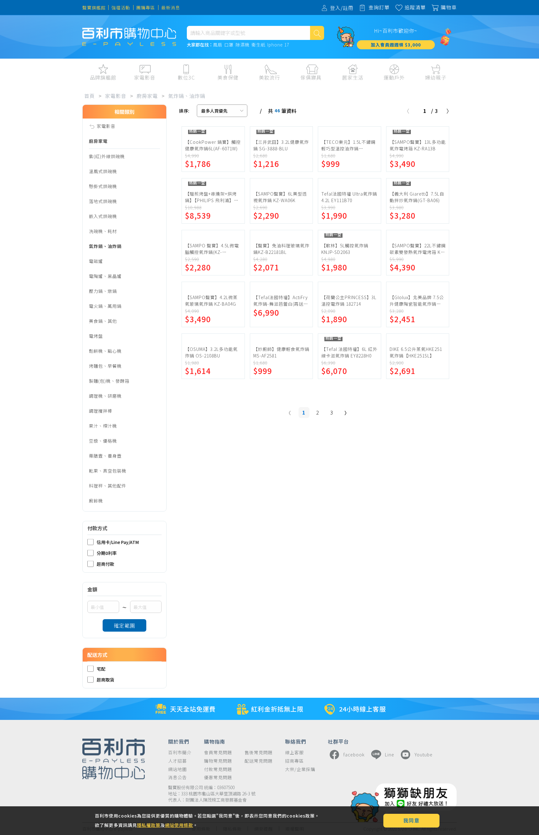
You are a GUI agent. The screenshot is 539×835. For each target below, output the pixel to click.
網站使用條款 (179, 825)
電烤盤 (96, 336)
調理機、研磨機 (105, 396)
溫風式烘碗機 (103, 171)
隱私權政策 (148, 825)
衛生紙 (258, 45)
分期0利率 (107, 553)
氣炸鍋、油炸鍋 (186, 96)
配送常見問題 (259, 761)
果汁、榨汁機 (103, 426)
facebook (354, 754)
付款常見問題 (218, 769)
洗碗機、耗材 (103, 231)
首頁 (89, 96)
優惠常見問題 (218, 777)
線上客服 (294, 752)
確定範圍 (124, 625)
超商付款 (105, 563)
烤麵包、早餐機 (105, 366)
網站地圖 (177, 769)
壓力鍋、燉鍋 (103, 291)
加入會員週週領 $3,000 (396, 44)
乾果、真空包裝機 (107, 471)
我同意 (411, 820)
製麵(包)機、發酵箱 (109, 381)
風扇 (217, 45)
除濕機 (243, 45)
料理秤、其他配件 (107, 486)
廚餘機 (96, 501)
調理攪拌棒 (100, 411)
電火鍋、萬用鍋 (105, 306)
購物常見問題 (218, 761)
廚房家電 (147, 96)
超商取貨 (105, 679)
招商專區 (294, 761)
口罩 (229, 45)
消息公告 (177, 777)
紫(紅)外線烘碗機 (107, 156)
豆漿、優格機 (103, 441)
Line (389, 754)
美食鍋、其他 (103, 321)
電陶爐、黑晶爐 (105, 276)
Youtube (424, 754)
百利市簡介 (180, 752)
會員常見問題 (218, 752)
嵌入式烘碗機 (103, 216)
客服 (507, 90)
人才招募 (177, 761)
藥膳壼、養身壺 (105, 456)
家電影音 (115, 96)
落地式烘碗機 (103, 201)
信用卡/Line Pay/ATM (118, 542)
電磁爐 (96, 261)
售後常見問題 (259, 752)
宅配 (101, 668)
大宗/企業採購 (300, 769)
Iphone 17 (278, 45)
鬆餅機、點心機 (105, 351)
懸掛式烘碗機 (103, 186)
